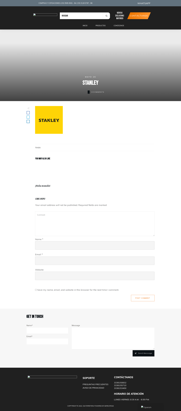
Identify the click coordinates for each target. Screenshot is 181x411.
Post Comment (142, 298)
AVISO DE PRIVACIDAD (93, 388)
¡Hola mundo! (64, 176)
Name (39, 239)
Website (39, 269)
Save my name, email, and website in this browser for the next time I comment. (78, 289)
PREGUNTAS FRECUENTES (95, 384)
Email (39, 254)
